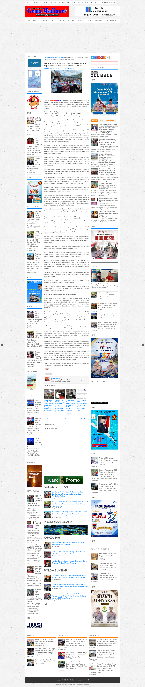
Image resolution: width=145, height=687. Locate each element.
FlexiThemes (64, 684)
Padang (51, 57)
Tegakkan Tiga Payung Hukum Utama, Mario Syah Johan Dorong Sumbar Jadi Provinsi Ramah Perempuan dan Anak (69, 514)
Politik (89, 21)
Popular (94, 120)
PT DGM (86, 680)
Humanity (62, 21)
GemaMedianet (71, 680)
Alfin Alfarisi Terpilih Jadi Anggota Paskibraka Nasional (107, 556)
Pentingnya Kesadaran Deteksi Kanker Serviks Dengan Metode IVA (108, 200)
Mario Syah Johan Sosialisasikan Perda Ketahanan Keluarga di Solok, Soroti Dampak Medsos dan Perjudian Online (108, 185)
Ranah (36, 21)
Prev (2, 345)
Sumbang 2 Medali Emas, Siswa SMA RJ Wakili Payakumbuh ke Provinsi (108, 566)
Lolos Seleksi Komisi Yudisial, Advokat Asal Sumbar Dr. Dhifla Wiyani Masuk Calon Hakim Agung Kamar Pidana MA (108, 127)
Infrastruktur (111, 21)
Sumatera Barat (59, 57)
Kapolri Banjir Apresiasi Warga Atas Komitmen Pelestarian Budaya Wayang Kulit (76, 655)
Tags (101, 120)
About (29, 2)
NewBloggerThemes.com (83, 684)
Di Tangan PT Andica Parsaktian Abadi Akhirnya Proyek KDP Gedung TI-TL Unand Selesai (107, 156)
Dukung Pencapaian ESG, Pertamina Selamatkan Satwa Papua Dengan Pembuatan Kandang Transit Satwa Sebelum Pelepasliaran (104, 474)
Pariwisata (99, 21)
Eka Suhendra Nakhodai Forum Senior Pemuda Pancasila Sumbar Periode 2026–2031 (108, 170)
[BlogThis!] (48, 374)
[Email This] (46, 374)
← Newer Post (49, 419)
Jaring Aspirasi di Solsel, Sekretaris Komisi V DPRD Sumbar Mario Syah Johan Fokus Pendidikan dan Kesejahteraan (70, 504)
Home (28, 21)
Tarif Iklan (44, 2)
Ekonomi (44, 21)
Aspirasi (81, 21)
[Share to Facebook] (51, 374)
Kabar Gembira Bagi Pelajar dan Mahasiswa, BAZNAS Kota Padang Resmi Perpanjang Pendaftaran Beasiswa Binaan (103, 668)
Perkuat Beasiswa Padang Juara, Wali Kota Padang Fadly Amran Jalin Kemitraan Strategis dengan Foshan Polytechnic (103, 655)
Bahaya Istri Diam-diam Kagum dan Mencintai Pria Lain (38, 548)
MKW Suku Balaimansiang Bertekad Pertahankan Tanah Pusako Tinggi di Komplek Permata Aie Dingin (107, 141)
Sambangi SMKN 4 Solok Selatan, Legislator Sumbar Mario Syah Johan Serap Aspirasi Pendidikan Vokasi (67, 494)
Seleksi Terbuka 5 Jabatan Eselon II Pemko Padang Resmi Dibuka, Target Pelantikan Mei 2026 (82, 405)
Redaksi (53, 2)
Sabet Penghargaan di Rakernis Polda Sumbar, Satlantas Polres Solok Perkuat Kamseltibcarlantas (107, 315)
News (53, 21)
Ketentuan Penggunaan (67, 2)
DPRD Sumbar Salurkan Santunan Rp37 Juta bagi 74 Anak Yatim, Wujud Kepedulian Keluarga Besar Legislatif (70, 407)
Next (143, 345)
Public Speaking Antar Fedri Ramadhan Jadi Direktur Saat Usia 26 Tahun (45, 642)
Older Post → (85, 419)
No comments (69, 68)
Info (36, 2)
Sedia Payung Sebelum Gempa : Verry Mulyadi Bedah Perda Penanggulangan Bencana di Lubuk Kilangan (49, 405)
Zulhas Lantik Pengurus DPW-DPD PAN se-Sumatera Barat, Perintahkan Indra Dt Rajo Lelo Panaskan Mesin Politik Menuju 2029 (34, 447)
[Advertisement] (72, 38)
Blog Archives (110, 120)
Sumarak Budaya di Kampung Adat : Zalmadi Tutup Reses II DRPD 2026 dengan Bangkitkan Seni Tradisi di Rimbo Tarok (72, 644)
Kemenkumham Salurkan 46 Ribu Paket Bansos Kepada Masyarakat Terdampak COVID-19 (65, 64)
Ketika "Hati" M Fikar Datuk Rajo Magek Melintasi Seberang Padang (108, 213)
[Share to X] (50, 374)
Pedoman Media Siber (85, 2)
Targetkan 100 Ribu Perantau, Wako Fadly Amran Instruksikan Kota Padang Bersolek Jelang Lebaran (59, 406)
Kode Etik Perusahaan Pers (105, 2)
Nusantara (71, 21)
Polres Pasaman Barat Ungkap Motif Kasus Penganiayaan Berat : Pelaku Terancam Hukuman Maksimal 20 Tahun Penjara (69, 596)
